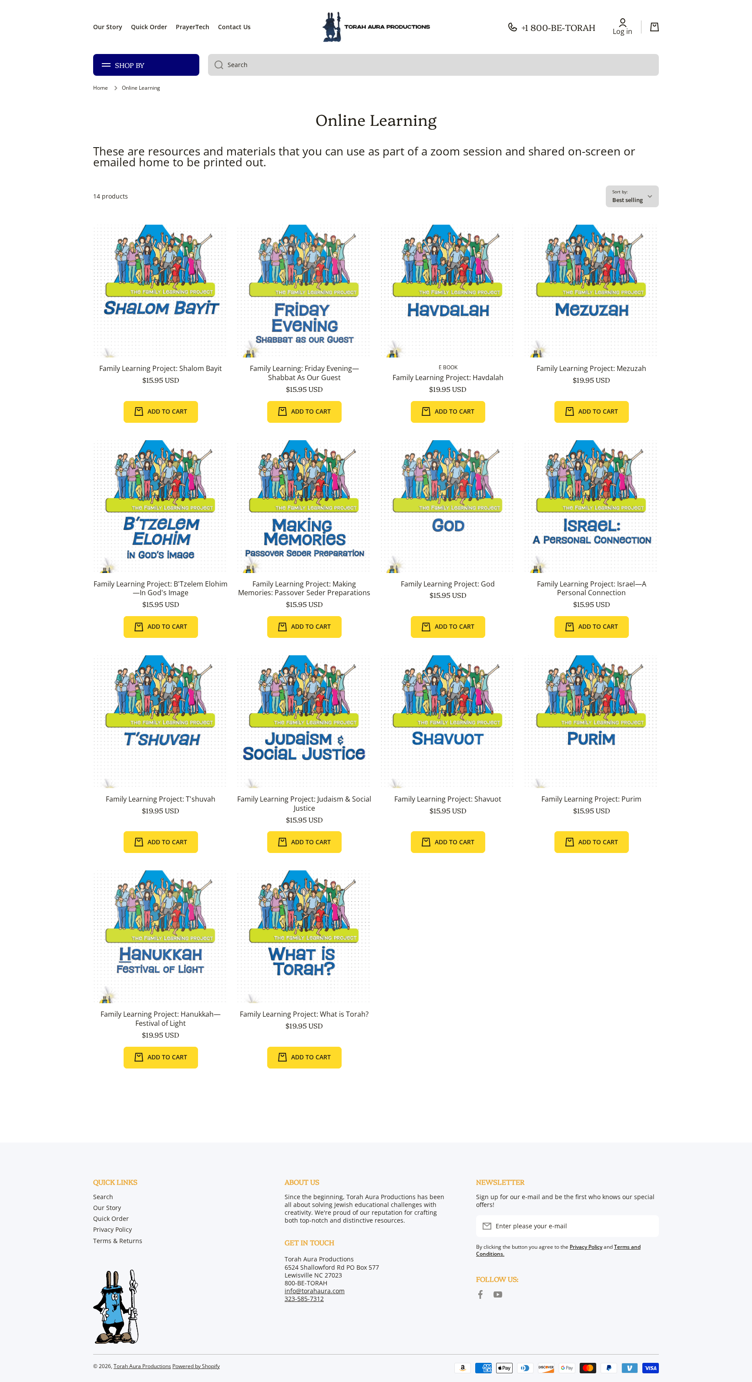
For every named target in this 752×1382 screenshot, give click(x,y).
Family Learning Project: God (448, 584)
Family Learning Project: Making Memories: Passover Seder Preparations (304, 589)
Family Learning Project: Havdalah (448, 377)
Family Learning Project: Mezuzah (591, 368)
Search (103, 1197)
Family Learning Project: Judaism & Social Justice (304, 804)
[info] (160, 304)
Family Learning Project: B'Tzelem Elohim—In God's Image (161, 589)
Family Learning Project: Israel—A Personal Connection (591, 589)
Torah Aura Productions (142, 1366)
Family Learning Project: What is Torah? (304, 1014)
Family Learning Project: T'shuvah (160, 799)
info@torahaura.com (315, 1291)
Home (100, 87)
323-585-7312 (304, 1298)
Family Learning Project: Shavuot (447, 799)
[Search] (215, 65)
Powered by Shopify (196, 1366)
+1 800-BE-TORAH (558, 27)
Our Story (107, 1207)
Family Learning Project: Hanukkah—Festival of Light (161, 1019)
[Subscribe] (648, 1226)
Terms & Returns (117, 1241)
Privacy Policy (112, 1229)
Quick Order (111, 1218)
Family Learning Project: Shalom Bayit (160, 368)
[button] (654, 27)
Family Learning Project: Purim (591, 799)
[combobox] (433, 65)
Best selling (627, 200)
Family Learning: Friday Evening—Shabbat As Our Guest (304, 373)
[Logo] (376, 27)
